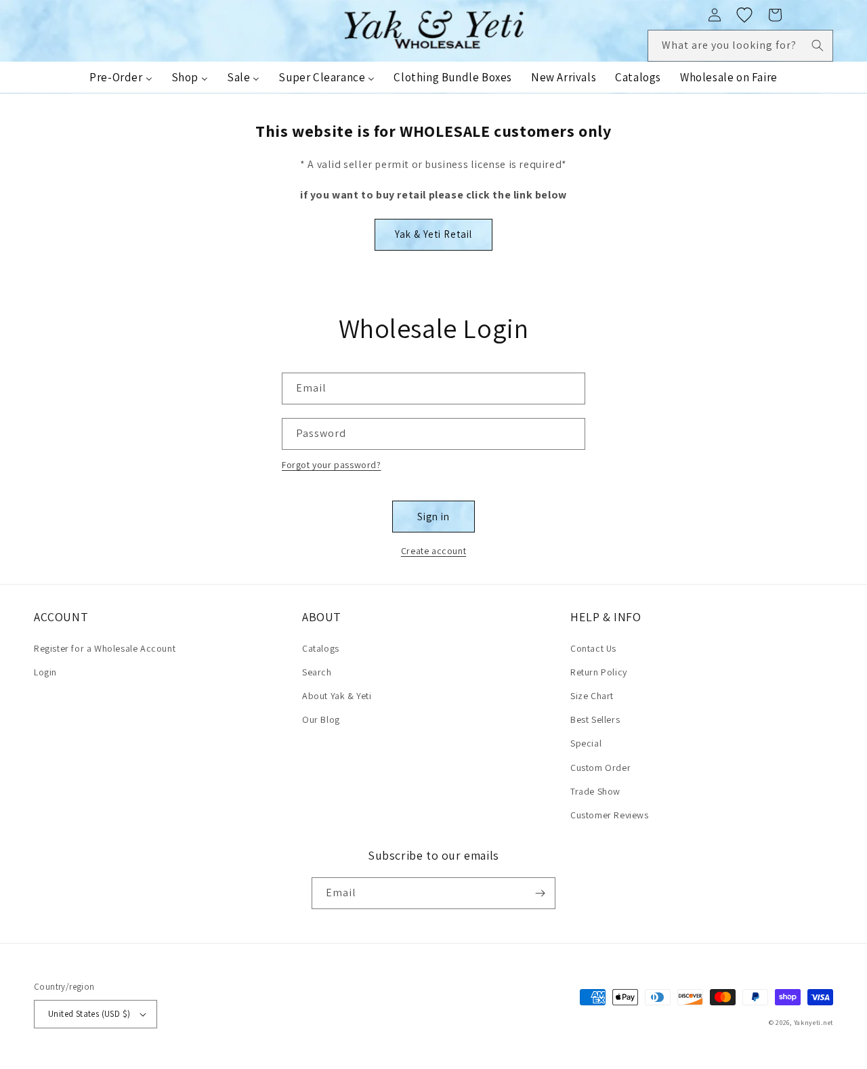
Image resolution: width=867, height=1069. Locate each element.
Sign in (433, 516)
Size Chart (592, 696)
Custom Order (600, 767)
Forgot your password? (331, 465)
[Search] (817, 45)
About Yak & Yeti (337, 696)
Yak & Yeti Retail (433, 234)
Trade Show (595, 791)
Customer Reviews (609, 815)
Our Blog (321, 719)
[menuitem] (120, 77)
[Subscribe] (540, 893)
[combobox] (740, 45)
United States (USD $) (89, 1014)
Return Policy (598, 672)
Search (317, 672)
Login (45, 672)
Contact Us (593, 648)
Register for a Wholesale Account (104, 648)
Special (585, 743)
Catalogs (320, 648)
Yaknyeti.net (813, 1022)
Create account (433, 551)
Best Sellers (595, 719)
